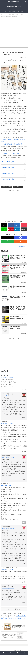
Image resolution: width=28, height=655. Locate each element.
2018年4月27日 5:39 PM (8, 588)
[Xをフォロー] (7, 237)
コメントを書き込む (14, 609)
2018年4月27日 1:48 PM (7, 569)
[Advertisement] (14, 32)
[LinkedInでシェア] (14, 488)
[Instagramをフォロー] (20, 237)
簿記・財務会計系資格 (7, 186)
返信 (25, 389)
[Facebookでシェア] (5, 484)
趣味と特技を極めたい (14, 2)
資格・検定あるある (18, 186)
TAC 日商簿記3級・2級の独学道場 (12, 144)
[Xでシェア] (5, 480)
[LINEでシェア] (23, 484)
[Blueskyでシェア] (17, 480)
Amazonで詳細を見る (8, 162)
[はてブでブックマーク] (11, 484)
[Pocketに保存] (17, 484)
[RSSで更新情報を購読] (20, 241)
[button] (24, 229)
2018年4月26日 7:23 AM (7, 377)
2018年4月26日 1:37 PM (7, 423)
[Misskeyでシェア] (23, 480)
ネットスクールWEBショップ (10, 153)
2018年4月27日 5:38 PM (8, 396)
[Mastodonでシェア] (11, 480)
